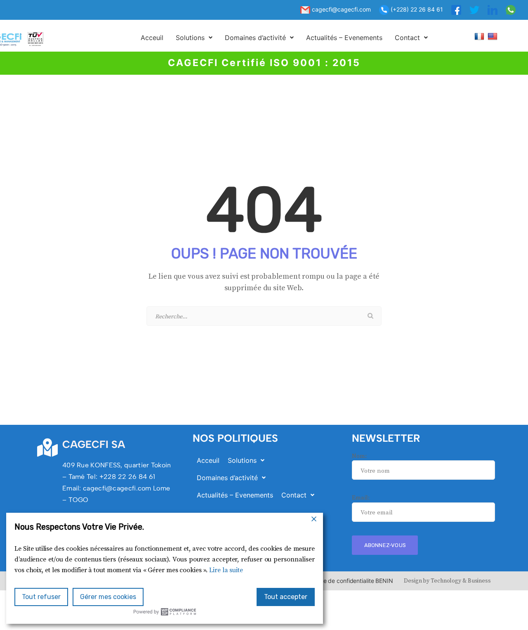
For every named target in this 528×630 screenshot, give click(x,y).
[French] (480, 36)
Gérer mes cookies (108, 597)
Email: (360, 498)
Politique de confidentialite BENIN (348, 580)
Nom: (359, 456)
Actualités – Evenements (344, 37)
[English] (494, 36)
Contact (407, 37)
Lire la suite (226, 570)
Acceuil (152, 37)
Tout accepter (285, 597)
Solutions (190, 37)
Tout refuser (41, 597)
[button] (194, 37)
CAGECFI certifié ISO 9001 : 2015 (264, 63)
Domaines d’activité (255, 37)
